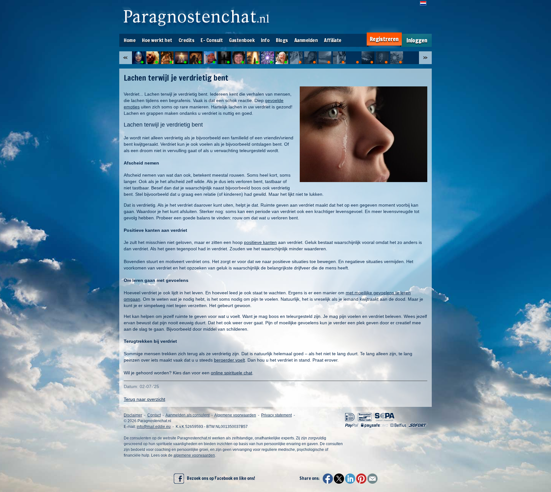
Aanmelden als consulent (187, 415)
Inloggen (417, 40)
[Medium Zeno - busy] (396, 57)
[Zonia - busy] (310, 57)
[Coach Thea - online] (282, 57)
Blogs (282, 40)
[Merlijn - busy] (382, 57)
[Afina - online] (224, 57)
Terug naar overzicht (144, 399)
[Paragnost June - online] (138, 57)
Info (265, 40)
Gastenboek (241, 40)
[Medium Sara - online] (167, 57)
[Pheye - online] (195, 57)
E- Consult (212, 40)
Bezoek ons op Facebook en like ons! (219, 478)
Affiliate (333, 40)
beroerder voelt (229, 360)
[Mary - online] (238, 57)
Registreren (384, 39)
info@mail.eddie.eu (154, 426)
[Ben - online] (267, 57)
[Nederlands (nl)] (423, 3)
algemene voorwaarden (194, 455)
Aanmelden (306, 40)
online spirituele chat (231, 372)
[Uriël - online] (152, 57)
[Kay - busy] (353, 57)
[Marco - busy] (325, 57)
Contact (154, 415)
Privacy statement (276, 415)
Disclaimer (133, 415)
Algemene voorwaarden (235, 415)
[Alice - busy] (339, 57)
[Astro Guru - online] (181, 57)
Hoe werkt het (157, 40)
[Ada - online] (210, 57)
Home (130, 40)
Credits (187, 40)
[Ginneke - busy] (368, 57)
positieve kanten (260, 242)
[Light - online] (253, 57)
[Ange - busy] (296, 57)
